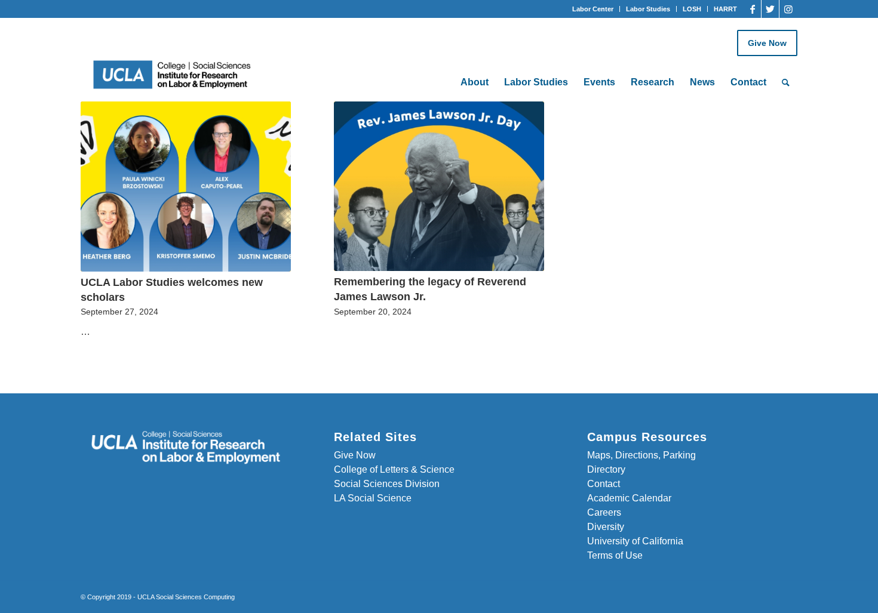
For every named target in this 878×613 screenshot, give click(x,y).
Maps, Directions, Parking (641, 455)
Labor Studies (648, 9)
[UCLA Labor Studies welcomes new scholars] (186, 186)
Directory (606, 469)
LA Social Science (373, 498)
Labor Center (592, 9)
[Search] (785, 82)
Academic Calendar (629, 498)
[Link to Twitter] (770, 9)
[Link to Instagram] (788, 9)
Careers (604, 512)
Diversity (605, 527)
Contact (603, 484)
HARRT (725, 9)
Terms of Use (615, 555)
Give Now (767, 43)
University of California (635, 541)
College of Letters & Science (394, 469)
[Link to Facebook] (752, 9)
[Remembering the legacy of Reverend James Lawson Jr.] (439, 186)
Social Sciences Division (387, 484)
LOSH (692, 9)
